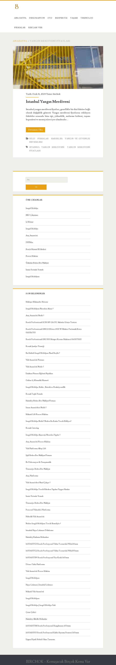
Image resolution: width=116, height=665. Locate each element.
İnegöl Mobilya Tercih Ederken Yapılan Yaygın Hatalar (48, 489)
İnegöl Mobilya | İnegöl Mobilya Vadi (41, 605)
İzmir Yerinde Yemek (34, 270)
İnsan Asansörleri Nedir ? (36, 407)
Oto (50, 18)
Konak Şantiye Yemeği (35, 346)
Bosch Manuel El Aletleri (36, 249)
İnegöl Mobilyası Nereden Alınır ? (39, 309)
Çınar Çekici (31, 612)
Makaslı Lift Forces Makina (37, 414)
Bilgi (32, 139)
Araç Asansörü (32, 235)
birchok (56, 94)
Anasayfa (20, 41)
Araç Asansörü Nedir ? (35, 315)
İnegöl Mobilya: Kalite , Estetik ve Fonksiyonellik (45, 387)
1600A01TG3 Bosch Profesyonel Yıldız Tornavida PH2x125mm (52, 544)
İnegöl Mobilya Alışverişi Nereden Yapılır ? (43, 435)
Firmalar (19, 28)
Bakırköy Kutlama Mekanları (37, 537)
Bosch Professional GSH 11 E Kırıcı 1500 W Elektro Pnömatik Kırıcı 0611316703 (54, 331)
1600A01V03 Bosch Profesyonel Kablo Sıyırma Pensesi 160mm (52, 633)
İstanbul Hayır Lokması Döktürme (39, 530)
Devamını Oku (36, 130)
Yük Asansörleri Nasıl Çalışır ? (38, 482)
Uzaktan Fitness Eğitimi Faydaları (39, 373)
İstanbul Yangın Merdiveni (58, 67)
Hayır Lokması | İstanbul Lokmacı (39, 585)
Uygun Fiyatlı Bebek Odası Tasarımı (40, 639)
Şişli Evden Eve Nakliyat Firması (39, 455)
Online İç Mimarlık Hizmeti (37, 380)
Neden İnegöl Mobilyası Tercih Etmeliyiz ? (43, 523)
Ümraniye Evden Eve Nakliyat (38, 469)
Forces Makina (32, 256)
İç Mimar (29, 222)
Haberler (57, 139)
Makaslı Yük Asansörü (35, 592)
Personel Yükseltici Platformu (38, 510)
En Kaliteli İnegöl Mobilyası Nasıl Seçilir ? (43, 353)
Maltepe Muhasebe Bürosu (37, 302)
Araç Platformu (32, 476)
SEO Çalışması (32, 215)
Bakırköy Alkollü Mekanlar (36, 619)
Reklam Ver (35, 28)
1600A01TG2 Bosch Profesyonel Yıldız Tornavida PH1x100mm (52, 551)
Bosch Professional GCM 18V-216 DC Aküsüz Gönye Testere (51, 322)
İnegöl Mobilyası (32, 276)
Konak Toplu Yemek (34, 394)
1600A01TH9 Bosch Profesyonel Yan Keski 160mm (47, 558)
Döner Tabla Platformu (35, 564)
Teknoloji (87, 18)
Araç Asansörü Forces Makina (38, 442)
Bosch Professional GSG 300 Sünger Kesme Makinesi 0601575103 (53, 339)
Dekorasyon (37, 18)
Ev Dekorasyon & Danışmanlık (38, 462)
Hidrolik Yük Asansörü (35, 517)
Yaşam (74, 18)
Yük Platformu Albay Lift (36, 448)
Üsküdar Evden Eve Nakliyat (37, 263)
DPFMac (29, 242)
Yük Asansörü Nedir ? (35, 367)
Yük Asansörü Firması (35, 360)
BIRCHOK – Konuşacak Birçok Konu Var (58, 661)
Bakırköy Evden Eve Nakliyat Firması (41, 401)
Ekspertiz (61, 18)
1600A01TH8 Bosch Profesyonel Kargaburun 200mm (48, 626)
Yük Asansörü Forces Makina (38, 571)
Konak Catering (32, 428)
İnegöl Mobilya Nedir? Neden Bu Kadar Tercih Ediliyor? (48, 421)
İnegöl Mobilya (32, 208)
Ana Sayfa (20, 18)
